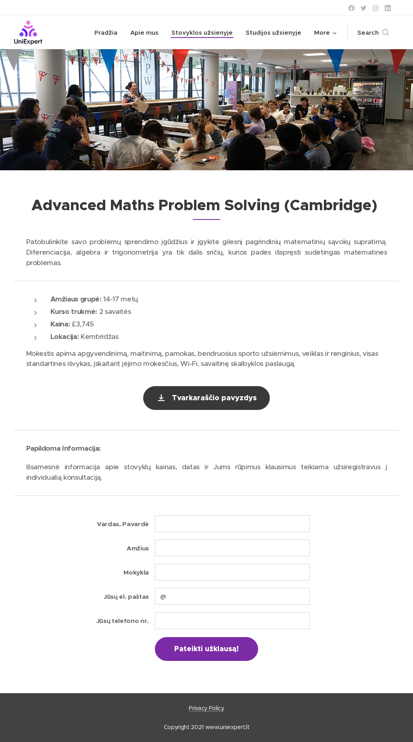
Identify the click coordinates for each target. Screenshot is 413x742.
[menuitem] (108, 33)
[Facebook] (351, 8)
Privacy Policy (206, 708)
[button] (373, 33)
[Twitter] (364, 8)
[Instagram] (376, 8)
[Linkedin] (388, 8)
